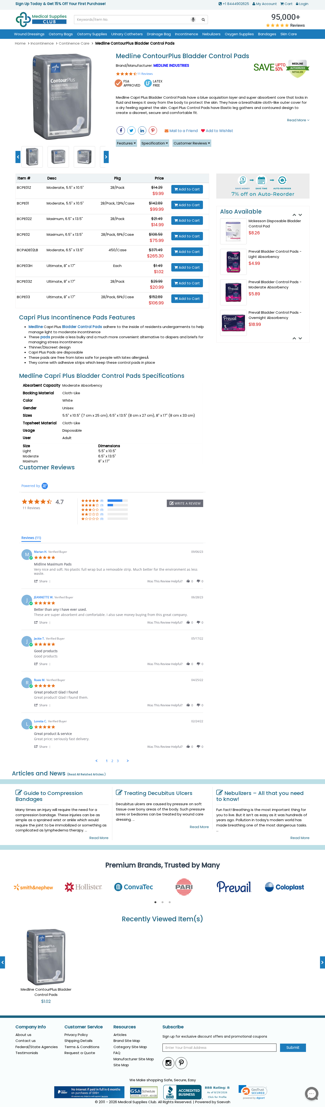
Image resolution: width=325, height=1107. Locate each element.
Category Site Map (130, 1046)
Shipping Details (78, 1040)
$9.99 (158, 193)
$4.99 (254, 263)
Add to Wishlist (219, 130)
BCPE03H (24, 265)
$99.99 (157, 209)
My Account (266, 3)
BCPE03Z (24, 281)
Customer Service (83, 1027)
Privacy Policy (76, 1034)
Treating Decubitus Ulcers (158, 793)
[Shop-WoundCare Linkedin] (142, 130)
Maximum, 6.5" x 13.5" (65, 218)
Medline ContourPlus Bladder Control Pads (182, 56)
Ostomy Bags (61, 33)
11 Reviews (145, 74)
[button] (185, 503)
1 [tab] (155, 902)
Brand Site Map (126, 1040)
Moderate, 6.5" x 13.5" (65, 249)
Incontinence (186, 33)
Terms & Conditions (81, 1046)
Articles (120, 1034)
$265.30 (155, 256)
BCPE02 (23, 234)
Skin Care (289, 33)
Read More (297, 120)
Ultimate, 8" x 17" (61, 265)
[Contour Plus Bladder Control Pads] (58, 156)
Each (117, 265)
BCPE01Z (24, 187)
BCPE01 (23, 203)
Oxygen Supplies (239, 33)
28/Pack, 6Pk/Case (117, 234)
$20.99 (157, 287)
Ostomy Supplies (92, 33)
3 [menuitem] (118, 761)
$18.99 (255, 324)
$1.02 (159, 272)
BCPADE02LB (27, 249)
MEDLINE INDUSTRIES (171, 65)
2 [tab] (162, 902)
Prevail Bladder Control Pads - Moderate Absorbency (275, 284)
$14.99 (157, 225)
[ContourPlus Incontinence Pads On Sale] (84, 156)
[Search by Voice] (193, 19)
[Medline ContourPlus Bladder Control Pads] (62, 97)
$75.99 (157, 240)
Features (125, 143)
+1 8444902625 (236, 3)
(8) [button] (101, 500)
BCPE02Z (24, 218)
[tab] (31, 539)
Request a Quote (79, 1052)
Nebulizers (211, 33)
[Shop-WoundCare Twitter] (131, 130)
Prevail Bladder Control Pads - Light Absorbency (275, 254)
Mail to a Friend (183, 130)
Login (303, 3)
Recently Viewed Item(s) (162, 919)
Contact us (25, 1040)
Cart (289, 3)
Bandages (267, 33)
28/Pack (117, 187)
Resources (124, 1027)
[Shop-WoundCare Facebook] (121, 130)
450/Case (117, 249)
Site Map (121, 1064)
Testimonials (26, 1052)
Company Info (30, 1027)
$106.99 (156, 303)
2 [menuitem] (112, 761)
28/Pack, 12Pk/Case (117, 203)
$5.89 (254, 294)
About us (23, 1034)
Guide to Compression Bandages (49, 796)
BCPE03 (23, 296)
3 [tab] (169, 902)
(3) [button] (101, 505)
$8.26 (254, 233)
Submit (293, 1047)
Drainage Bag (159, 33)
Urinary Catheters (127, 33)
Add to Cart (189, 189)
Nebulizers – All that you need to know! (260, 796)
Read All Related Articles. (86, 774)
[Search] (203, 19)
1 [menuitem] (107, 761)
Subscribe (173, 1027)
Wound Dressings (29, 33)
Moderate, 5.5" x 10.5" (65, 187)
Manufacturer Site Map (133, 1058)
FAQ (116, 1052)
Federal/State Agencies (36, 1046)
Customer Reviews (191, 143)
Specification (154, 143)
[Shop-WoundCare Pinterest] (153, 130)
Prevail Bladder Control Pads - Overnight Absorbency (275, 315)
